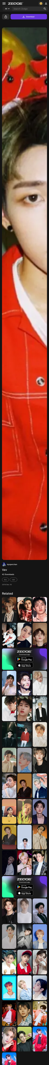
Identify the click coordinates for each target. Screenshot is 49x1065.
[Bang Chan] (9, 760)
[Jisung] (9, 1013)
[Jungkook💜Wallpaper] (24, 936)
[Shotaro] (24, 1013)
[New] (9, 683)
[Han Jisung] (24, 987)
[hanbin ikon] (24, 683)
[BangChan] (24, 635)
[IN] (40, 962)
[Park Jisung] (40, 936)
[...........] (40, 760)
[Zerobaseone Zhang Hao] (9, 734)
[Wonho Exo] (40, 708)
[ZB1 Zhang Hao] (40, 635)
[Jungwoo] (40, 837)
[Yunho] (40, 862)
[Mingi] (9, 987)
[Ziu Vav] (24, 910)
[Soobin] (40, 987)
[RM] (9, 635)
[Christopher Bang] (24, 785)
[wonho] (9, 936)
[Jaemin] (24, 862)
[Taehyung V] (40, 1013)
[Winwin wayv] (9, 811)
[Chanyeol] (40, 683)
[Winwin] (9, 609)
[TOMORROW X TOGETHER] (24, 760)
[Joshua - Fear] (9, 1039)
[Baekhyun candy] (24, 734)
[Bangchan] (24, 609)
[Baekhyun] (9, 708)
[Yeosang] (40, 1039)
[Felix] (40, 785)
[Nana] (40, 734)
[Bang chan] (9, 862)
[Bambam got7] (9, 785)
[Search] (45, 9)
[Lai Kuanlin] (40, 910)
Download (30, 17)
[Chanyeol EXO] (40, 811)
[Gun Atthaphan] (24, 708)
